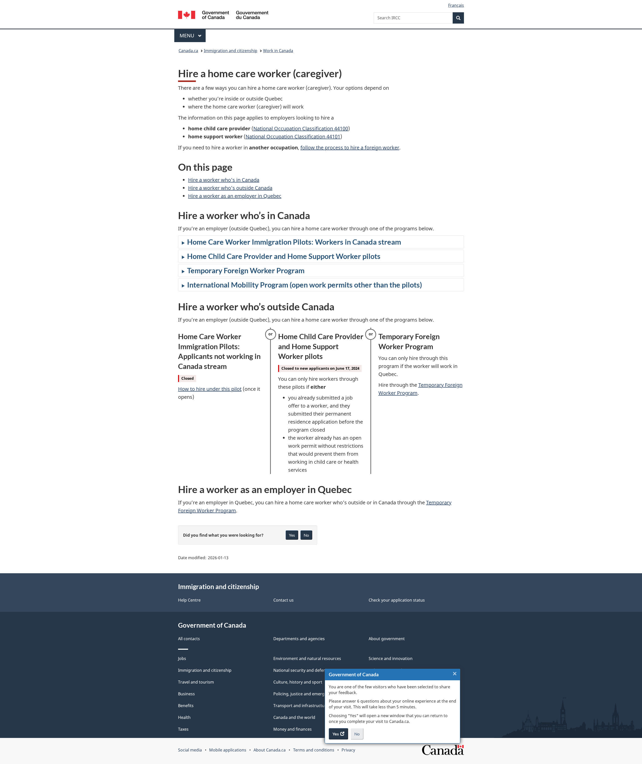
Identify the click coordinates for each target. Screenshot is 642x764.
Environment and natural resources (307, 658)
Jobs (182, 658)
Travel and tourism (196, 682)
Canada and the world (294, 717)
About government (387, 638)
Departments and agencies (299, 638)
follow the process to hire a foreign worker (349, 147)
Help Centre (189, 600)
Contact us (283, 600)
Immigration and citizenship (230, 50)
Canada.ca (188, 50)
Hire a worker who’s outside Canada (230, 187)
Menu (188, 35)
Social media (190, 750)
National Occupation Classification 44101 (293, 136)
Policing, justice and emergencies (305, 694)
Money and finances (292, 729)
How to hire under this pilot (210, 389)
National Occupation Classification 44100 (300, 128)
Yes (292, 535)
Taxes (183, 729)
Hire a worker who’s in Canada (223, 179)
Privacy (348, 750)
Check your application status (397, 600)
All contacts (189, 638)
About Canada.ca (270, 750)
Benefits (186, 705)
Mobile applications (227, 750)
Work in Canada (278, 50)
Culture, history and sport (297, 682)
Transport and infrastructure (301, 705)
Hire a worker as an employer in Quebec (234, 196)
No (358, 735)
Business (186, 694)
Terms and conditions (313, 750)
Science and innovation (391, 658)
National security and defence (301, 670)
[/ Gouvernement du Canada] (223, 16)
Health (184, 717)
